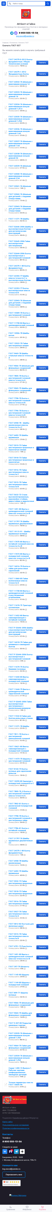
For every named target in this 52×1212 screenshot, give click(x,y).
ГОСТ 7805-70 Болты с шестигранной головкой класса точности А (19, 378)
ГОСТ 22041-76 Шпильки (20, 186)
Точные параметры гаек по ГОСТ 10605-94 (21, 1083)
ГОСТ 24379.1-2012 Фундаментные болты (19, 73)
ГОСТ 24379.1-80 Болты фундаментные (19, 267)
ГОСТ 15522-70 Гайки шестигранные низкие (19, 344)
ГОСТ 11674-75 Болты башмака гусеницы (19, 668)
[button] (3, 3)
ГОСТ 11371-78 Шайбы (19, 219)
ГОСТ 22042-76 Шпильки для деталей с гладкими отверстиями (20, 196)
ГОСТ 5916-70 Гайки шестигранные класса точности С (19, 472)
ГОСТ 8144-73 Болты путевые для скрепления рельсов (20, 771)
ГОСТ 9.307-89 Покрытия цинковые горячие (20, 1024)
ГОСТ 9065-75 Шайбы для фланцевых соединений (20, 389)
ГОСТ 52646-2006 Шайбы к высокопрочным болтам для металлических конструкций (21, 230)
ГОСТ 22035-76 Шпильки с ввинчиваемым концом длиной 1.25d (21, 1035)
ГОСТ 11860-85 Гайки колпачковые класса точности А (18, 581)
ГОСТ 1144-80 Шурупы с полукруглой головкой (20, 984)
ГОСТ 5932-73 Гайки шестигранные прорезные (20, 882)
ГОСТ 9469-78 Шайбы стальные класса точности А (21, 355)
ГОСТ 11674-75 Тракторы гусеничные (20, 606)
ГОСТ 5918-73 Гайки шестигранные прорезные (20, 892)
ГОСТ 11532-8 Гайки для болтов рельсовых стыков (21, 717)
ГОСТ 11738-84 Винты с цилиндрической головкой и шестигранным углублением (21, 594)
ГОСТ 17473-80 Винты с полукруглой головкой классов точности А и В (19, 556)
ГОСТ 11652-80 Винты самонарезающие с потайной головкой (19, 617)
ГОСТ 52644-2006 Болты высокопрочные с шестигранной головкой (20, 255)
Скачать (42, 63)
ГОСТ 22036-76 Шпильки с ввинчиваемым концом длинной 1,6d (21, 131)
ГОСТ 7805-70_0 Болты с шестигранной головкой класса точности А (20, 793)
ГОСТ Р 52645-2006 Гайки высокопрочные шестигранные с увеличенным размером (20, 705)
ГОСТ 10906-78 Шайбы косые (19, 334)
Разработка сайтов (20, 1118)
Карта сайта (7, 1122)
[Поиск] (47, 3)
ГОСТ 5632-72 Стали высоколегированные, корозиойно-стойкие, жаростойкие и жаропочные (21, 498)
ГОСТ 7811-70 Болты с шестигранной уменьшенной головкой (19, 736)
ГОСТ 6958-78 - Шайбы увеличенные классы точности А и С (19, 425)
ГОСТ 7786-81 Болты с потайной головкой (19, 829)
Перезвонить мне (14, 1174)
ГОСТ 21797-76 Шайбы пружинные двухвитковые (21, 522)
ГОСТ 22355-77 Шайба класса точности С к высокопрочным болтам (20, 278)
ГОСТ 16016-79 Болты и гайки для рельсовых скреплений (19, 568)
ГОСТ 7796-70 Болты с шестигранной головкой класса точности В (19, 413)
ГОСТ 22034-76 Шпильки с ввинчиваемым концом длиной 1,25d (21, 1058)
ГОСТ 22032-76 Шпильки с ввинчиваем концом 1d (21, 83)
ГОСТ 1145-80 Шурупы (19, 975)
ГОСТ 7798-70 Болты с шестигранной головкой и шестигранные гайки (20, 818)
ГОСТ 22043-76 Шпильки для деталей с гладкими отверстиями (20, 208)
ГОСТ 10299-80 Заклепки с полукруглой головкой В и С (21, 782)
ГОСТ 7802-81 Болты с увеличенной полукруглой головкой (20, 806)
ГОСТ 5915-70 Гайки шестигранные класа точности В (18, 484)
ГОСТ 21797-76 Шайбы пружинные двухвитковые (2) (21, 840)
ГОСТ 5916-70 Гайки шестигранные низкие (19, 902)
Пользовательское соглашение (15, 1125)
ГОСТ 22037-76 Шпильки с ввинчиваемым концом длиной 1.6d (21, 143)
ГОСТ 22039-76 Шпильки (20, 166)
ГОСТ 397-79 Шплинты (19, 967)
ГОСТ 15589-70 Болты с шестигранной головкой (19, 314)
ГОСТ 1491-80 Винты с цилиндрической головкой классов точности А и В (21, 511)
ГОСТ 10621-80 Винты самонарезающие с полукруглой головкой (19, 748)
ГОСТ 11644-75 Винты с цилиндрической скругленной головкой (19, 691)
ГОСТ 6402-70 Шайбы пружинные (18, 436)
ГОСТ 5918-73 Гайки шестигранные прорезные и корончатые (21, 460)
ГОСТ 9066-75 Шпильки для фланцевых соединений (21, 367)
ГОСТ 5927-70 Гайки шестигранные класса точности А (19, 914)
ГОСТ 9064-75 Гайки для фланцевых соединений (20, 1047)
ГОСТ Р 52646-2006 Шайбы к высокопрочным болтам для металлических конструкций (21, 631)
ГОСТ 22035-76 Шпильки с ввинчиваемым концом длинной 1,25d (21, 119)
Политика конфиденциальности (15, 1128)
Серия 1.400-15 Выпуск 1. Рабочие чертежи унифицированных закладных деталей (20, 1071)
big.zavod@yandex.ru (25, 36)
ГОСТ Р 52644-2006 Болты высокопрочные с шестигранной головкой (21, 656)
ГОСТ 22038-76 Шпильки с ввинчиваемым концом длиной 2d (21, 156)
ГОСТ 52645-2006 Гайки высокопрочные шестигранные (19, 243)
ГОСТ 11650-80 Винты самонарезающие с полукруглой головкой (19, 679)
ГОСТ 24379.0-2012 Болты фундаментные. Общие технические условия (20, 61)
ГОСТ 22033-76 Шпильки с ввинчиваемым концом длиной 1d (21, 94)
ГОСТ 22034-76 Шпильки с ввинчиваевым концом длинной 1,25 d (21, 106)
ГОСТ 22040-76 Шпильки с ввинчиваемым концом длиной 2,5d (21, 176)
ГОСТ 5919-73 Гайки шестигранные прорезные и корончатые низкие (21, 447)
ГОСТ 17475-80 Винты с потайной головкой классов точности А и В (21, 544)
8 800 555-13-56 (28, 32)
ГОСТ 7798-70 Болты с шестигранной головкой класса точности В (19, 400)
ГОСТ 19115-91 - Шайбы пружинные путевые (19, 532)
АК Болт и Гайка (26, 24)
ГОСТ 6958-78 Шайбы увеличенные (18, 862)
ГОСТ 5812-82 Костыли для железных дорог (21, 925)
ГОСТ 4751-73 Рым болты (20, 946)
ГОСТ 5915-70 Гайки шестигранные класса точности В (19, 936)
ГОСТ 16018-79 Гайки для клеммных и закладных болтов (20, 644)
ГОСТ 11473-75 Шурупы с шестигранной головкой (20, 760)
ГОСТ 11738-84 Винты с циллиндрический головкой (21, 324)
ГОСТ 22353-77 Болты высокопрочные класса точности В (19, 290)
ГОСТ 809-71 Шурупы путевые (18, 994)
